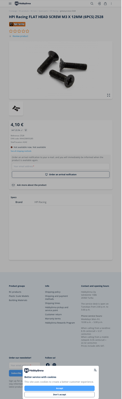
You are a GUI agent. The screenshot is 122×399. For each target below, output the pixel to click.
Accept (59, 388)
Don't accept (59, 394)
